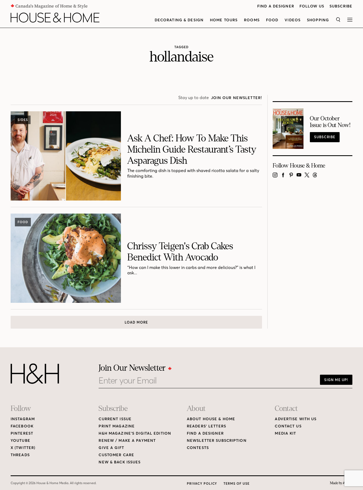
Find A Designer (275, 6)
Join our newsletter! (236, 98)
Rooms (252, 20)
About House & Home (211, 419)
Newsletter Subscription (217, 440)
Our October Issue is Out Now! (330, 122)
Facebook (22, 426)
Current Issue (115, 419)
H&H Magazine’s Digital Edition (135, 433)
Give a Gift (111, 448)
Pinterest (22, 433)
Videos (293, 20)
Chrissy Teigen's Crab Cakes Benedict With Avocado (180, 252)
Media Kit (285, 433)
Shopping (318, 20)
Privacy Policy (202, 483)
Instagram (23, 419)
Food (272, 20)
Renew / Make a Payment (127, 440)
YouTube (20, 440)
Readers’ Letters (206, 426)
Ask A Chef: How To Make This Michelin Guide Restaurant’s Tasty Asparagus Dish (191, 149)
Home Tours (224, 20)
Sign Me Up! (336, 380)
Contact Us (288, 426)
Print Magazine (117, 426)
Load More (136, 322)
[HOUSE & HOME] (55, 18)
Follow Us (311, 6)
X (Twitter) (23, 448)
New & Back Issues (120, 462)
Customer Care (116, 455)
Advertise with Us (295, 419)
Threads (20, 455)
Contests (198, 448)
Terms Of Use (236, 483)
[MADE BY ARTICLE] (341, 483)
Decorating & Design (179, 20)
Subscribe (341, 6)
